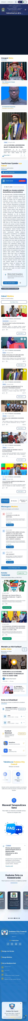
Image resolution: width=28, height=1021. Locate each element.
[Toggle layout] (21, 1004)
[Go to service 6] (16, 918)
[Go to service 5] (14, 918)
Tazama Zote (22, 708)
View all (24, 649)
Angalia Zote (21, 573)
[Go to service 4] (13, 918)
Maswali (4, 2)
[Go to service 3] (11, 918)
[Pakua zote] (21, 716)
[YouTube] (20, 944)
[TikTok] (16, 944)
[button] (14, 856)
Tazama (11, 524)
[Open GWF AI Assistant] (24, 1017)
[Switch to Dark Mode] (15, 2)
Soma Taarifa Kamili (9, 282)
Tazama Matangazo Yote (14, 567)
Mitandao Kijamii (12, 2)
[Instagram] (12, 944)
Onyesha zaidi (9, 866)
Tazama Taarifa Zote (9, 172)
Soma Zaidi (6, 155)
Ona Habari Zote (14, 302)
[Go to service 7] (17, 918)
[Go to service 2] (10, 918)
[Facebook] (8, 944)
